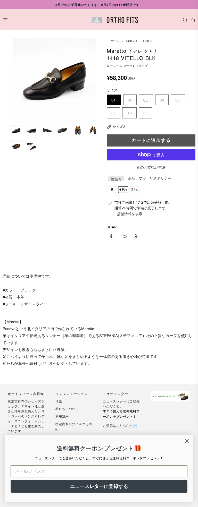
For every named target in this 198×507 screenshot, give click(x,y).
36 (162, 99)
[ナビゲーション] (5, 19)
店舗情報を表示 (129, 213)
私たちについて (67, 408)
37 (113, 112)
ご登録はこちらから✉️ (120, 425)
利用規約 (62, 416)
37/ (129, 112)
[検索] (184, 20)
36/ (177, 99)
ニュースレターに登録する (99, 486)
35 (130, 99)
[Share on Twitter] (125, 235)
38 (145, 112)
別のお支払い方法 (151, 167)
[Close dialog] (187, 441)
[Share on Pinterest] (135, 235)
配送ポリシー (160, 178)
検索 (58, 401)
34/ (114, 99)
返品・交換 (137, 178)
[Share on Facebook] (113, 235)
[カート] (193, 20)
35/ (145, 99)
